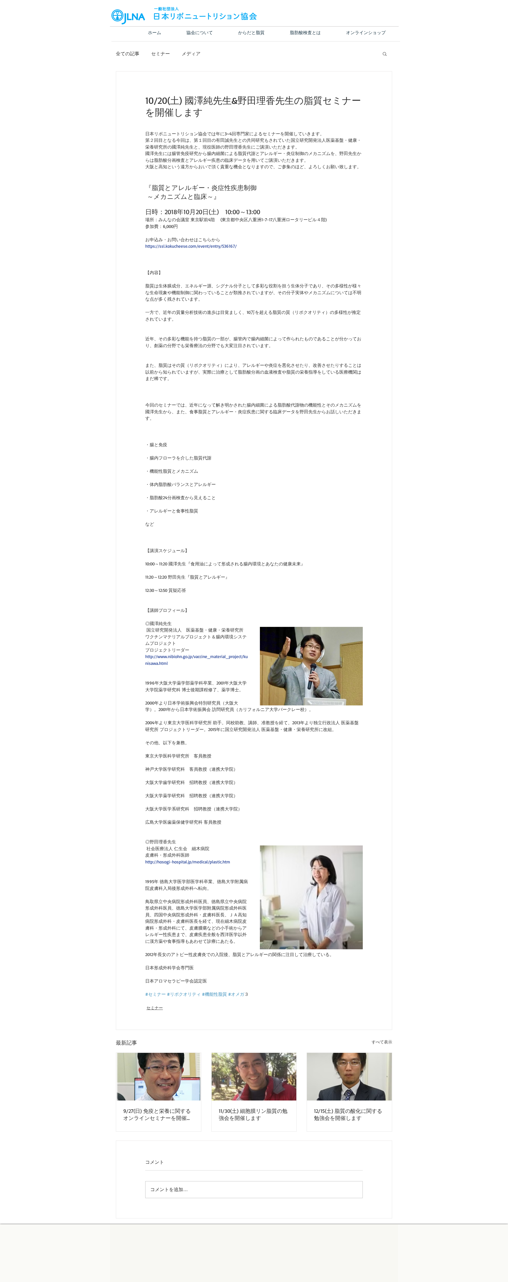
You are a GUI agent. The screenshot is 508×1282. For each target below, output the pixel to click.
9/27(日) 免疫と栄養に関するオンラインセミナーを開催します (157, 1115)
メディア (191, 53)
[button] (384, 53)
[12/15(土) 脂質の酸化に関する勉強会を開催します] (349, 1076)
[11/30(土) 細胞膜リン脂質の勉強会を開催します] (254, 1076)
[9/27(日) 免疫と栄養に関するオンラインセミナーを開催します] (158, 1076)
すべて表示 (382, 1041)
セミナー (160, 53)
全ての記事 (127, 53)
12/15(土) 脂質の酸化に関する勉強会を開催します (348, 1114)
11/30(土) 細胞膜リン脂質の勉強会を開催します (253, 1114)
